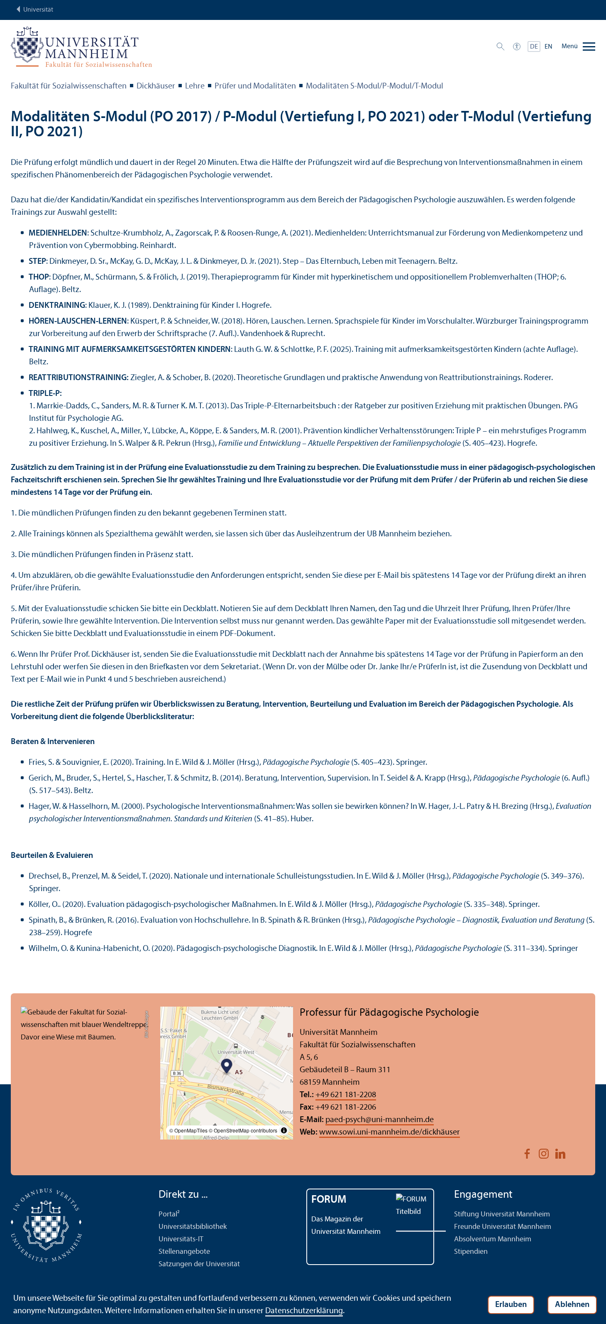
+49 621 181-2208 (345, 1095)
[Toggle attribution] (284, 1130)
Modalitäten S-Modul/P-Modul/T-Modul (374, 86)
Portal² (169, 1214)
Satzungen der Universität (199, 1264)
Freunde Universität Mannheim (502, 1227)
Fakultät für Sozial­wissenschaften (69, 86)
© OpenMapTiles (188, 1130)
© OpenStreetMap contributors (243, 1130)
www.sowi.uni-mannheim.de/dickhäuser (389, 1132)
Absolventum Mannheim (492, 1239)
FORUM (329, 1200)
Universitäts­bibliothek (193, 1227)
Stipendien (471, 1252)
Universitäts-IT (181, 1239)
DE (534, 47)
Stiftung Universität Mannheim (502, 1214)
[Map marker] (226, 1067)
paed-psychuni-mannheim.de (379, 1120)
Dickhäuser (156, 86)
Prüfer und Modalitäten (255, 86)
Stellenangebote (184, 1252)
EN (548, 47)
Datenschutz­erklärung (304, 1311)
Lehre (195, 86)
